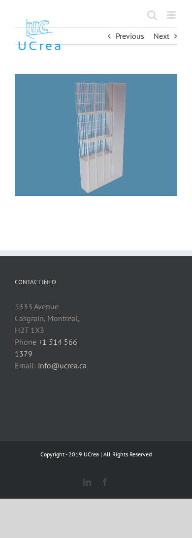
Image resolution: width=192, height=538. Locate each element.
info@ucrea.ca (62, 365)
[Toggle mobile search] (152, 15)
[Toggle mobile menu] (172, 15)
